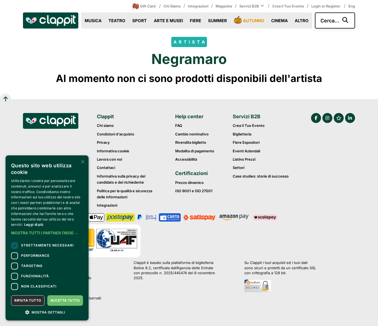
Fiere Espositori (246, 142)
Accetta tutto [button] (65, 300)
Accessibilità (186, 159)
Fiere (195, 20)
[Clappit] (50, 121)
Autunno (253, 20)
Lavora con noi (109, 159)
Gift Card (148, 6)
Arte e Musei (168, 20)
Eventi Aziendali (246, 151)
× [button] (82, 161)
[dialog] (47, 237)
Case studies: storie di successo (261, 176)
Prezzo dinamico (189, 182)
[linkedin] (350, 118)
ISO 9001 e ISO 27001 (194, 191)
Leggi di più (33, 224)
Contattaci (106, 167)
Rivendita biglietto (190, 142)
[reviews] (339, 118)
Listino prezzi (244, 159)
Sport (139, 20)
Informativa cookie (113, 151)
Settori (238, 167)
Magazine (224, 6)
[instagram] (327, 118)
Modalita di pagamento (194, 151)
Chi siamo (172, 6)
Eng (351, 6)
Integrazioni (198, 6)
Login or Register (326, 6)
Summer (217, 20)
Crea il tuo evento (288, 6)
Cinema (279, 20)
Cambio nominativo (192, 134)
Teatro (116, 20)
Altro (302, 20)
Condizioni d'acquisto (115, 134)
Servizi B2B (249, 6)
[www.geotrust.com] (280, 286)
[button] (47, 233)
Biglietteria (242, 134)
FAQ (178, 125)
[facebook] (316, 118)
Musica (93, 20)
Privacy (103, 142)
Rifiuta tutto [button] (27, 300)
